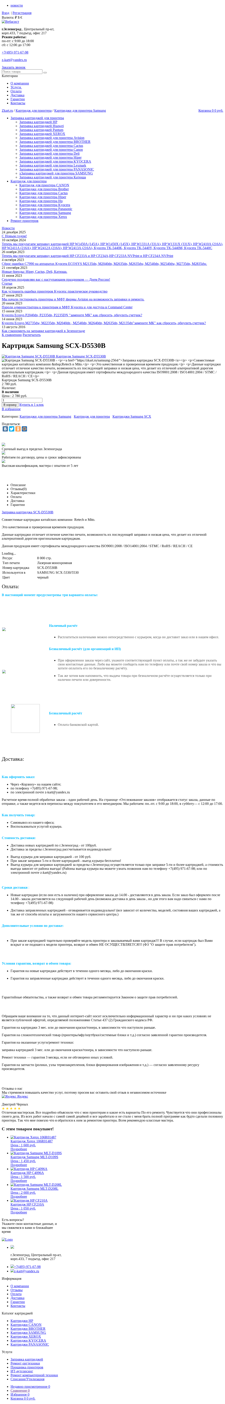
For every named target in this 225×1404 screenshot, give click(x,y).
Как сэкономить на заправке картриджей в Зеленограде (43, 331)
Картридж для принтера (34, 110)
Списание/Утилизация (27, 1379)
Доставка (17, 95)
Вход (5, 13)
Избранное (20, 1394)
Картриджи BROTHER (28, 1328)
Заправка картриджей (27, 1359)
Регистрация (22, 13)
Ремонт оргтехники (25, 1363)
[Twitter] (11, 428)
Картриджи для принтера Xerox (43, 217)
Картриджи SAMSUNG (28, 1332)
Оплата (16, 91)
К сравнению (12, 335)
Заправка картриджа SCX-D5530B (27, 512)
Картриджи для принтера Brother (44, 189)
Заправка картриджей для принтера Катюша (52, 177)
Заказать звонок (13, 67)
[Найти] (45, 72)
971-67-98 (15, 52)
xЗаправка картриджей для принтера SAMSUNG (56, 173)
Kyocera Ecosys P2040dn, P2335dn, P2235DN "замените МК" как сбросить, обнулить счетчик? (72, 315)
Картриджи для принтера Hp (41, 201)
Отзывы (17, 1290)
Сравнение (20, 1390)
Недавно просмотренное (30, 1386)
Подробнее (19, 1149)
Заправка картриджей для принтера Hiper (50, 157)
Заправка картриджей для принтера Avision (51, 138)
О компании (20, 83)
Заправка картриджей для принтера (37, 118)
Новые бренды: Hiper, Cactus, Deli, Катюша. (34, 271)
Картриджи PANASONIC (30, 1344)
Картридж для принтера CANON (44, 185)
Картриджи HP (22, 1321)
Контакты (18, 103)
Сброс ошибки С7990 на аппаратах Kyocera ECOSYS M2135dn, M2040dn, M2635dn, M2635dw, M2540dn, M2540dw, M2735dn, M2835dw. (104, 264)
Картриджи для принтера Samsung (80, 110)
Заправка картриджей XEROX (42, 134)
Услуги (16, 87)
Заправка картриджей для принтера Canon (51, 149)
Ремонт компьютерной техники (34, 1375)
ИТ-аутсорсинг (22, 1371)
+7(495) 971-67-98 (27, 1267)
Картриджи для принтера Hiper (42, 197)
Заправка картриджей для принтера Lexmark (52, 165)
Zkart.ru (7, 110)
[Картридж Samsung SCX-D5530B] (54, 356)
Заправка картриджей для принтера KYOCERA (55, 161)
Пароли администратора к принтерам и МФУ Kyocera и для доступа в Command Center (67, 307)
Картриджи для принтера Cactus (43, 193)
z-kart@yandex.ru (14, 60)
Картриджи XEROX (26, 1336)
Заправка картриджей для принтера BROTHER (55, 142)
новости (17, 5)
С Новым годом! (14, 236)
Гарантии (18, 99)
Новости (8, 228)
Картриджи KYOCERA (28, 1340)
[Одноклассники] (18, 428)
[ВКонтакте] (5, 428)
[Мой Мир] (24, 428)
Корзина (23, 1398)
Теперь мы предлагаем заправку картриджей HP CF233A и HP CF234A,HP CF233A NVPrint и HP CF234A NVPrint (87, 256)
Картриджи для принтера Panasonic (45, 209)
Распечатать (32, 335)
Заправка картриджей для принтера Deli (49, 153)
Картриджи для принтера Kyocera (44, 205)
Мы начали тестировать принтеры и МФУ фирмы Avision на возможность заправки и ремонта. (73, 299)
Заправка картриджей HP (38, 122)
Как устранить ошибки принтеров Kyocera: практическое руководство (54, 291)
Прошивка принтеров (27, 1367)
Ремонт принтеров (24, 221)
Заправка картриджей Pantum (41, 130)
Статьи (7, 283)
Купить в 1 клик (31, 404)
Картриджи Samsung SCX (131, 416)
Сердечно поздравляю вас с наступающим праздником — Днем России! (56, 279)
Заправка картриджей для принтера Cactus (51, 145)
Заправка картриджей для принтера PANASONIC (56, 169)
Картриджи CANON (26, 1325)
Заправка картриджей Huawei (41, 126)
